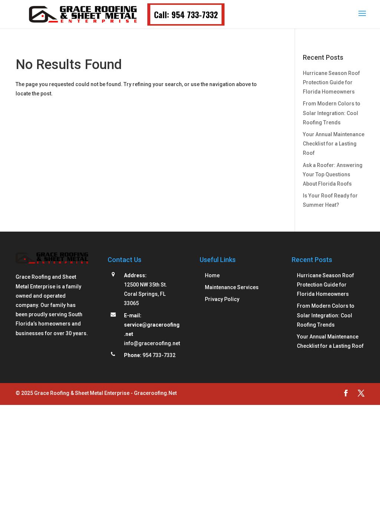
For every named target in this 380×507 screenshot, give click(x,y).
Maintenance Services (232, 287)
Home (212, 275)
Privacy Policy (222, 299)
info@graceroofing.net (152, 343)
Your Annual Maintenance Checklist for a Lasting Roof (333, 143)
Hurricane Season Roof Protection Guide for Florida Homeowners (331, 82)
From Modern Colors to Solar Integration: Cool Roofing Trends (331, 113)
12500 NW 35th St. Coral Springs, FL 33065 (145, 294)
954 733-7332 (159, 355)
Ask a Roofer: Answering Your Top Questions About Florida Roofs (333, 174)
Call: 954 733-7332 (186, 14)
